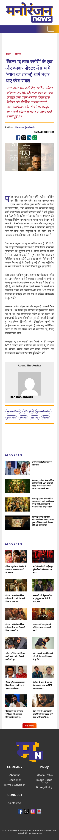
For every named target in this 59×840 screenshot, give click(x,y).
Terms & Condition (14, 784)
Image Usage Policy (44, 781)
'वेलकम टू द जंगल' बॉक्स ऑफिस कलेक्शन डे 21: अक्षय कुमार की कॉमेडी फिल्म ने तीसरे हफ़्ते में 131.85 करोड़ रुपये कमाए (43, 484)
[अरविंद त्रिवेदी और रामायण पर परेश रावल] (17, 468)
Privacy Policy (44, 787)
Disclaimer (14, 779)
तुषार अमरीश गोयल (43, 411)
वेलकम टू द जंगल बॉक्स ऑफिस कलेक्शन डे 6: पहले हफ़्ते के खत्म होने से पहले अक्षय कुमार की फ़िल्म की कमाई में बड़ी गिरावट (43, 502)
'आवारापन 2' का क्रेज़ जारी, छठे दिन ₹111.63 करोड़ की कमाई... (42, 627)
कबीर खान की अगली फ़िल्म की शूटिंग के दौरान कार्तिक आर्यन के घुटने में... (43, 656)
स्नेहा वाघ (45, 417)
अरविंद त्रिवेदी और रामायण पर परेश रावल (42, 463)
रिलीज (18, 53)
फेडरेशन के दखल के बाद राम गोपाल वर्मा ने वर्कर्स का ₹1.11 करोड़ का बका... (42, 685)
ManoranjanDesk (25, 127)
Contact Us (14, 802)
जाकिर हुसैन (28, 411)
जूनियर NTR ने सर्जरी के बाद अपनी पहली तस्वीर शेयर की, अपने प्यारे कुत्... (15, 656)
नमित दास (23, 417)
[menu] (50, 29)
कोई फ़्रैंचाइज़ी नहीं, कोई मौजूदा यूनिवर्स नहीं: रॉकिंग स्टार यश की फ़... (43, 569)
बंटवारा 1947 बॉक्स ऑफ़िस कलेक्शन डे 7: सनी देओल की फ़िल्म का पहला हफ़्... (15, 598)
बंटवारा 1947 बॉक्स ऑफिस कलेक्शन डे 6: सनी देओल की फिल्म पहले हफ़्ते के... (15, 627)
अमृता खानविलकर (13, 411)
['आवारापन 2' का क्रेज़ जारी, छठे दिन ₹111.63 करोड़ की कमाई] (43, 614)
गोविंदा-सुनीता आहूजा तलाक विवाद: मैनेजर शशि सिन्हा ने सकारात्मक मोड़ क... (15, 685)
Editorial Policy (44, 774)
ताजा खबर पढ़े (29, 725)
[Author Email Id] (35, 397)
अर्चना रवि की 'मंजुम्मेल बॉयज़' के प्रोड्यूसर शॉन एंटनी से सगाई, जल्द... (42, 598)
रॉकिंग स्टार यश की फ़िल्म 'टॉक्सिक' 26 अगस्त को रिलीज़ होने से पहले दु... (14, 714)
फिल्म (8, 53)
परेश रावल (34, 417)
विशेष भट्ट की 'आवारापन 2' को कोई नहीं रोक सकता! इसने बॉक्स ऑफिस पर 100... (43, 714)
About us (14, 774)
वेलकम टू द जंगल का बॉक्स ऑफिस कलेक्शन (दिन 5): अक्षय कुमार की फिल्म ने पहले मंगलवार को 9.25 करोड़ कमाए (43, 521)
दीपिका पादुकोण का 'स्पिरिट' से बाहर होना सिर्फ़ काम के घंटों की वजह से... (16, 569)
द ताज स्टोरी (11, 417)
